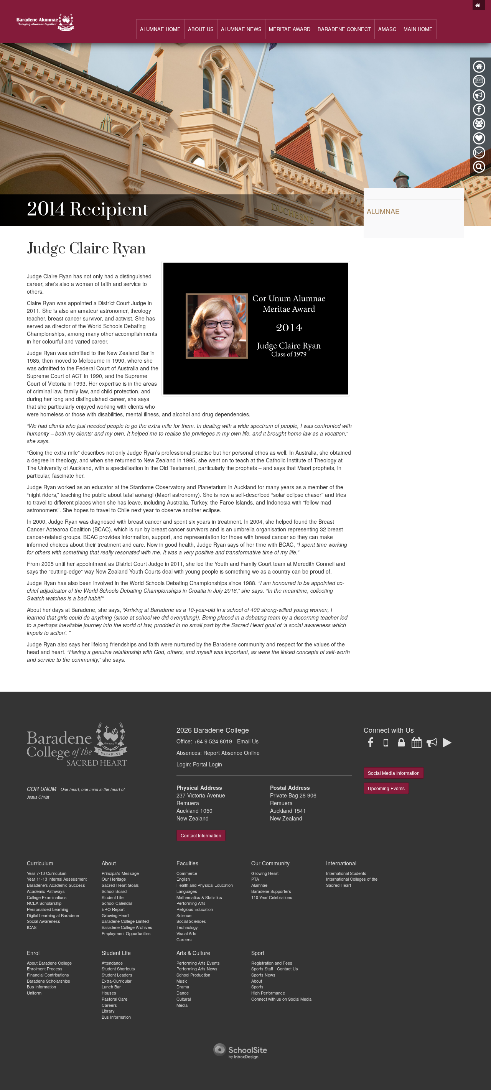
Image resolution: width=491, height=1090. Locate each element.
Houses (109, 993)
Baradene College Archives (127, 927)
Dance (182, 993)
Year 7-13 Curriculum (46, 873)
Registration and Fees (271, 963)
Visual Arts (186, 933)
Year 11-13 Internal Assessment (57, 879)
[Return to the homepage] (479, 5)
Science (183, 915)
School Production (193, 975)
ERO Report (113, 909)
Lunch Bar (111, 986)
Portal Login (207, 764)
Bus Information (41, 986)
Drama (182, 986)
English (183, 879)
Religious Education (194, 909)
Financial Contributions (48, 975)
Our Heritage (114, 879)
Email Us (248, 741)
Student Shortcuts (118, 968)
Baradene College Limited (125, 921)
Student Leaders (117, 975)
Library (108, 1011)
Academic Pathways (46, 891)
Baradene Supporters (271, 891)
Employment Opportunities (126, 933)
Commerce (186, 873)
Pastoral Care (114, 999)
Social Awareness (43, 921)
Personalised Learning (47, 909)
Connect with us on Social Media (281, 999)
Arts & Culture (193, 953)
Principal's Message (120, 873)
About (109, 863)
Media (182, 1005)
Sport (257, 953)
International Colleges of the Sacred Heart (351, 882)
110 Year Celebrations (271, 897)
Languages (186, 891)
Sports (257, 986)
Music (182, 981)
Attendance (112, 963)
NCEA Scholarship (44, 903)
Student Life (113, 897)
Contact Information (201, 835)
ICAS (31, 927)
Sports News (263, 975)
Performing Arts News (196, 968)
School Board (114, 891)
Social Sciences (191, 921)
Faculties (187, 863)
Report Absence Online (231, 752)
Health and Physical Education (204, 885)
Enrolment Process (45, 968)
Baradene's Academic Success (56, 885)
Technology (187, 927)
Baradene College (221, 730)
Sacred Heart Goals (120, 885)
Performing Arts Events (198, 963)
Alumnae (383, 211)
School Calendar (117, 903)
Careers (184, 939)
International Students (346, 873)
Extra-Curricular (117, 981)
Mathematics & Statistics (199, 897)
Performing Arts (191, 903)
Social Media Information (394, 772)
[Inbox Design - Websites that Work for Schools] (240, 1050)
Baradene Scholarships (48, 981)
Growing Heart (115, 915)
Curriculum (40, 863)
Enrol (33, 953)
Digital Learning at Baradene (53, 915)
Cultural (183, 999)
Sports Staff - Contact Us (274, 968)
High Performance (268, 993)
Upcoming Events (386, 788)
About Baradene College (49, 963)
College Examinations (47, 897)
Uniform (34, 993)
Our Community (270, 863)
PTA (255, 879)
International (341, 863)
